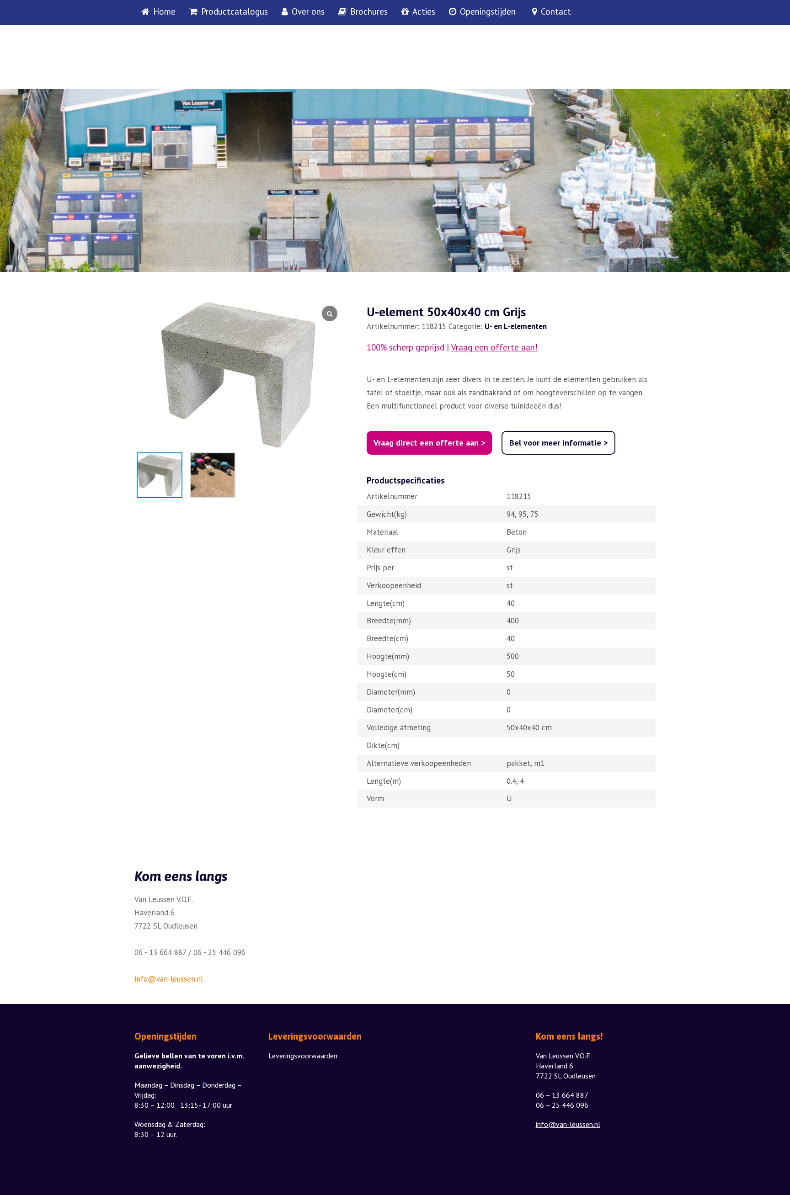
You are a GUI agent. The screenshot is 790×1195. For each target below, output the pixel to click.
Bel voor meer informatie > (558, 442)
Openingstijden (488, 12)
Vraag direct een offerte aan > (429, 442)
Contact (556, 12)
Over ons (308, 12)
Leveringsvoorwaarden (302, 1055)
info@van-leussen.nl (168, 979)
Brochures (369, 12)
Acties (423, 12)
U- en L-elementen (516, 326)
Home (164, 12)
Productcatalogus (234, 12)
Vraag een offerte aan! (494, 347)
